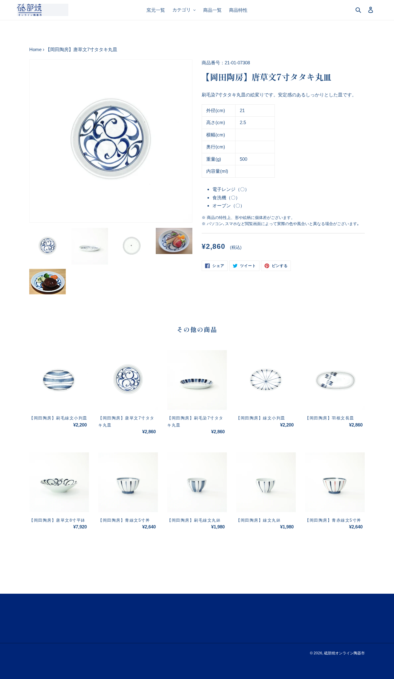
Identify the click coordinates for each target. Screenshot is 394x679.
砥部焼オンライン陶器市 (344, 653)
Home (35, 49)
